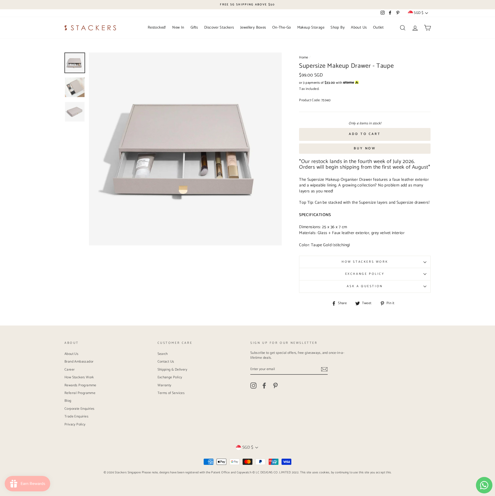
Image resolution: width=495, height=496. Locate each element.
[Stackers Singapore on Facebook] (264, 385)
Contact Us (166, 361)
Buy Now (365, 148)
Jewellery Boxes (253, 27)
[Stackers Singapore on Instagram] (253, 385)
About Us (359, 27)
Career (69, 369)
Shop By (338, 27)
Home (303, 57)
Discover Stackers (219, 27)
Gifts (194, 27)
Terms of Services (171, 393)
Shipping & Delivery (172, 369)
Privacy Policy (75, 424)
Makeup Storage (310, 27)
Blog (67, 401)
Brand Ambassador (78, 361)
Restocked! (157, 27)
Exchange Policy (365, 273)
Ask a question (365, 286)
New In (178, 27)
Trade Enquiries (76, 416)
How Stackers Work (365, 261)
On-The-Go (281, 27)
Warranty (164, 385)
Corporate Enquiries (79, 409)
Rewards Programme (80, 385)
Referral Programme (79, 393)
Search (163, 354)
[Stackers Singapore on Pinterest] (275, 385)
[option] (247, 5)
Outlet (378, 27)
